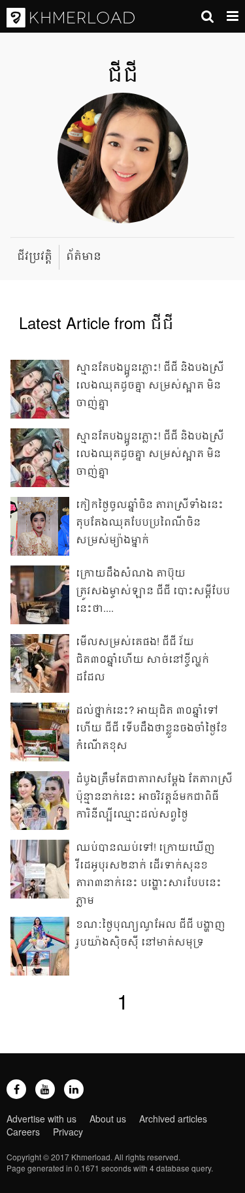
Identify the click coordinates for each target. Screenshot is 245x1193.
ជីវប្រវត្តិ (34, 255)
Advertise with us (41, 1118)
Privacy (68, 1131)
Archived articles (173, 1118)
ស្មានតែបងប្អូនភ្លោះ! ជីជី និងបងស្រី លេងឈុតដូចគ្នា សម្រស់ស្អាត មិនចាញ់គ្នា (150, 452)
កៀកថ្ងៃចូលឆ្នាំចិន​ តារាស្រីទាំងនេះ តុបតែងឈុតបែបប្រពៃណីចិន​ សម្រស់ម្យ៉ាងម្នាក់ (149, 521)
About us (108, 1118)
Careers (23, 1131)
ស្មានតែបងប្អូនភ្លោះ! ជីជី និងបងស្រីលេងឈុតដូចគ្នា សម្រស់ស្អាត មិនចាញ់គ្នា (150, 384)
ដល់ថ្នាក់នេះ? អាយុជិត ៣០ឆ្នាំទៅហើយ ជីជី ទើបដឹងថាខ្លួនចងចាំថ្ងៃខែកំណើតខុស (151, 727)
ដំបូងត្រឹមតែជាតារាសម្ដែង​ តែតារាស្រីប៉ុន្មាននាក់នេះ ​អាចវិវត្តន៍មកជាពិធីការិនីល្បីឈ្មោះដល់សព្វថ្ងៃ (154, 795)
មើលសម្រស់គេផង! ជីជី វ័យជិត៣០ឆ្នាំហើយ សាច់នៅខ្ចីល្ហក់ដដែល (142, 658)
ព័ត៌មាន (83, 255)
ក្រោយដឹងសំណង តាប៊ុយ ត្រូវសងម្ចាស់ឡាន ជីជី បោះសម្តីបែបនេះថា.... (153, 589)
